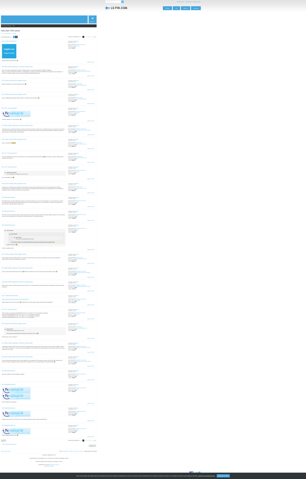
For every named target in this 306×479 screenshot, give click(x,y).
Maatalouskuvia (74, 202)
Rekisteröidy (188, 1)
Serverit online (180, 1)
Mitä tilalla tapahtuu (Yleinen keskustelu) (80, 71)
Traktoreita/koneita (75, 300)
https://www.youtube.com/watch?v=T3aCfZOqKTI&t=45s (15, 299)
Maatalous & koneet (81, 70)
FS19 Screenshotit (75, 45)
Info (176, 8)
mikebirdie (75, 41)
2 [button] (85, 37)
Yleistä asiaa (79, 84)
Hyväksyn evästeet (223, 476)
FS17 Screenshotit (75, 112)
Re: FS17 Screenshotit (9, 108)
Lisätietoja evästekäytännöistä (206, 476)
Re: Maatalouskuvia (8, 197)
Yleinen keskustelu (80, 44)
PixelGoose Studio (54, 464)
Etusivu (167, 8)
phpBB (47, 458)
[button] (81, 37)
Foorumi (195, 8)
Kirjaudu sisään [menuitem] (196, 1)
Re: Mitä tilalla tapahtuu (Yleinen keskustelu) (17, 67)
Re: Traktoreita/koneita (10, 295)
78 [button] (93, 37)
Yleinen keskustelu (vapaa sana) (78, 85)
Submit (122, 1)
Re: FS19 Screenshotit (9, 41)
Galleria (185, 8)
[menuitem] (78, 451)
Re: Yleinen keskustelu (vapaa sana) (14, 80)
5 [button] (90, 37)
